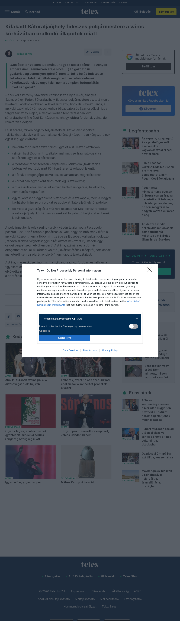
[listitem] (88, 318)
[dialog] (90, 310)
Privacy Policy (110, 350)
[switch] (133, 326)
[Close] (150, 270)
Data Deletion (70, 350)
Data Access (90, 350)
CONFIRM (64, 338)
